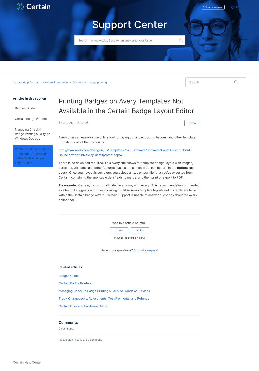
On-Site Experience (55, 82)
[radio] (119, 230)
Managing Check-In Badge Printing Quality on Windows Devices (32, 134)
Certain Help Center (25, 82)
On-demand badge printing (90, 82)
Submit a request (146, 250)
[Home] (33, 9)
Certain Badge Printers (31, 119)
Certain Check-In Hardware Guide (83, 306)
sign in (72, 339)
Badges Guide (25, 108)
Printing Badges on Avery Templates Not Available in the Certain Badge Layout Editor (32, 156)
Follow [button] (192, 122)
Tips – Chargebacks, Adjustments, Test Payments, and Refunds (104, 298)
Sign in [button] (233, 7)
